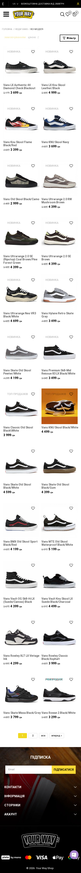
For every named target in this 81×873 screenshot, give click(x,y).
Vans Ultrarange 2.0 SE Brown (56, 258)
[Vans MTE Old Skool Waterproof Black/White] (59, 521)
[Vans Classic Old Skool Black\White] (21, 407)
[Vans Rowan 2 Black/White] (59, 692)
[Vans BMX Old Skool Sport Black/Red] (21, 521)
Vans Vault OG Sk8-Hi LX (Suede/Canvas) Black (19, 600)
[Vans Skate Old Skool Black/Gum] (59, 464)
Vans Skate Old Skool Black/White (17, 486)
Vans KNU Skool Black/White (59, 427)
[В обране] (31, 51)
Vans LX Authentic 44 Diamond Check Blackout (19, 86)
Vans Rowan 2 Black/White (58, 712)
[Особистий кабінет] (78, 4)
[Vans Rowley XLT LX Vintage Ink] (21, 635)
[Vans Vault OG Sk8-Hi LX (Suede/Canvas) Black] (21, 578)
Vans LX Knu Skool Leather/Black (53, 86)
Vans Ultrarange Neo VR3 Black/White (19, 315)
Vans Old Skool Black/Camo (21, 199)
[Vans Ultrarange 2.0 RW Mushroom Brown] (59, 178)
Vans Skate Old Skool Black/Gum (55, 486)
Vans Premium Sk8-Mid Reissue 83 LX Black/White (58, 372)
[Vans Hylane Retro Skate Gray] (59, 293)
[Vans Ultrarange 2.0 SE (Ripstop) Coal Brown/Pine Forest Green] (21, 235)
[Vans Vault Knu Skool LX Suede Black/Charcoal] (59, 578)
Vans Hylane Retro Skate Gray (57, 315)
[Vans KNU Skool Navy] (59, 121)
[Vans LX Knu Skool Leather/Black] (59, 64)
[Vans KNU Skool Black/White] (59, 407)
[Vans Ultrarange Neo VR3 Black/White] (21, 293)
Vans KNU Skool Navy (55, 142)
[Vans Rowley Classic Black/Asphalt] (59, 635)
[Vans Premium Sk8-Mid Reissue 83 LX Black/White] (59, 350)
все (43, 735)
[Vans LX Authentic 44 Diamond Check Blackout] (21, 64)
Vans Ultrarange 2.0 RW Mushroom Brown (56, 201)
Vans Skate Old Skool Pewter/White (17, 372)
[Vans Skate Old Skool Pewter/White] (21, 350)
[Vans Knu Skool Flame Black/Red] (21, 121)
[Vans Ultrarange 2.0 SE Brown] (59, 235)
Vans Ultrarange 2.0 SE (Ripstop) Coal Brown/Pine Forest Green (20, 259)
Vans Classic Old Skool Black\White (18, 429)
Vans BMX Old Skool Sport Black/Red (20, 543)
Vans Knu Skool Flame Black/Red (17, 144)
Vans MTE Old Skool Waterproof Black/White (57, 543)
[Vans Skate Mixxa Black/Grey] (21, 692)
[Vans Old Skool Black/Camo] (21, 178)
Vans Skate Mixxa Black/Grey (22, 712)
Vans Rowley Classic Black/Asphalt (54, 657)
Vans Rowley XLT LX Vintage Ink (21, 657)
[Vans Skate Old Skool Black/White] (21, 464)
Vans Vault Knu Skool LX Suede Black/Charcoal (57, 600)
